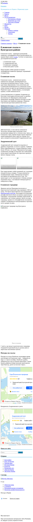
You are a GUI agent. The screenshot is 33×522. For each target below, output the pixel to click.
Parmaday (4, 6)
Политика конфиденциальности (14, 490)
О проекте (7, 486)
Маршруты (7, 24)
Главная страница (6, 43)
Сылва (15, 57)
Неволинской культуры (8, 193)
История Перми (9, 465)
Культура (7, 466)
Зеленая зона (8, 463)
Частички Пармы (9, 471)
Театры (10, 33)
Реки (5, 25)
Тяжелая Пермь (9, 469)
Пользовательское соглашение (13, 488)
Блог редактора (9, 461)
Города (6, 14)
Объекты (7, 29)
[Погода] (4, 498)
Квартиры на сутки (14, 20)
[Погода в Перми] (10, 497)
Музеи (6, 27)
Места (6, 15)
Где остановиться (9, 17)
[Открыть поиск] (1, 37)
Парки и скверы (13, 30)
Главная (6, 12)
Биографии (7, 460)
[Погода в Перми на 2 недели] (15, 498)
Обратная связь (9, 485)
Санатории (11, 32)
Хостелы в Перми (13, 22)
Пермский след (9, 468)
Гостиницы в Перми (14, 19)
